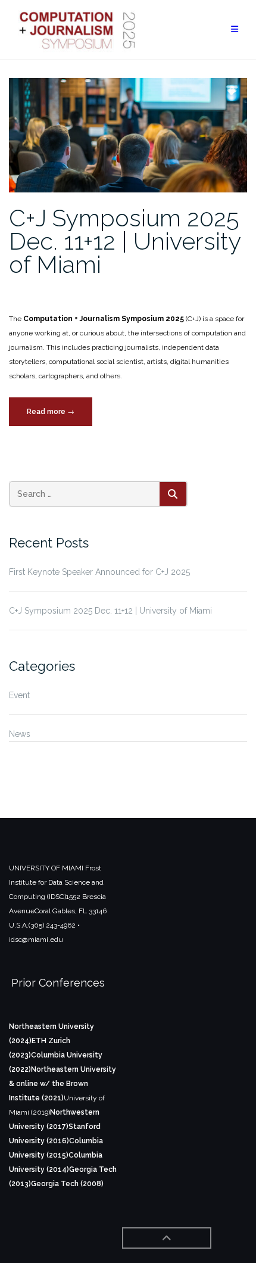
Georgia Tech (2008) (67, 1184)
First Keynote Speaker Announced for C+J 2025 (99, 572)
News (19, 734)
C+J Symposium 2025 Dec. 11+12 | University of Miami (125, 241)
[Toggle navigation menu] (234, 29)
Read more (59, 416)
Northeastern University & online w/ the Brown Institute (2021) (62, 1083)
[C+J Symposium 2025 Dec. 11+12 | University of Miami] (128, 134)
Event (19, 695)
